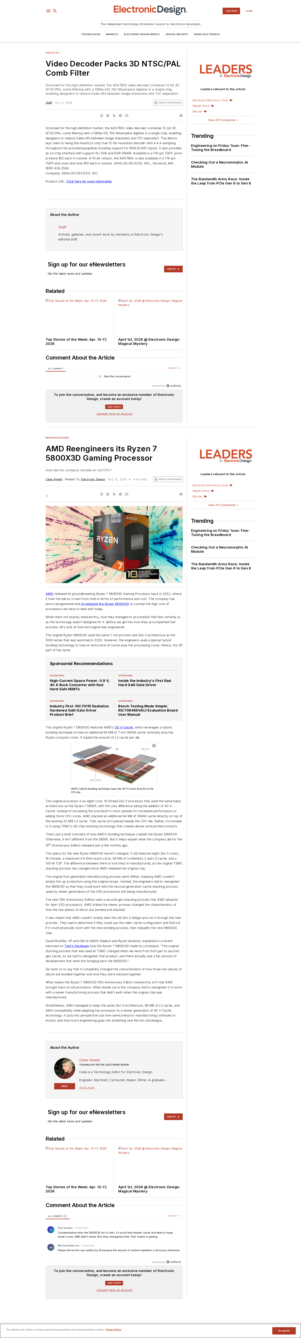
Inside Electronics (207, 34)
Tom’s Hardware (76, 946)
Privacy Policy (113, 1329)
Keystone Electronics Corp (210, 100)
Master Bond (201, 106)
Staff (49, 102)
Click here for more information (89, 181)
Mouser (197, 111)
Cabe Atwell (54, 479)
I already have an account (114, 413)
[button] (48, 11)
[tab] (56, 368)
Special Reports (177, 34)
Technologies (91, 34)
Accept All (284, 1330)
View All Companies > (223, 120)
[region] (114, 377)
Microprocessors (57, 437)
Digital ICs (52, 52)
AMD (49, 594)
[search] (54, 11)
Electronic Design (93, 479)
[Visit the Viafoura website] (173, 385)
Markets (112, 34)
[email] (126, 115)
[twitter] (114, 115)
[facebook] (101, 115)
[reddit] (120, 115)
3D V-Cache (124, 727)
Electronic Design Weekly (142, 34)
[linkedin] (108, 115)
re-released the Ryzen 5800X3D (105, 604)
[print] (181, 115)
